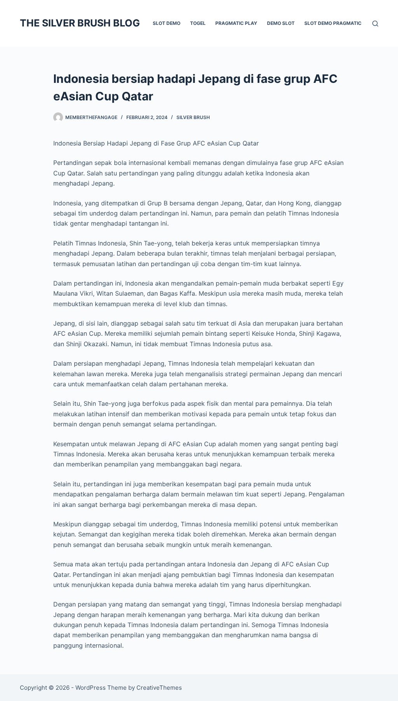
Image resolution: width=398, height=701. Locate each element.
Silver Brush (193, 117)
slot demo (166, 23)
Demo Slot (281, 23)
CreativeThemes (159, 687)
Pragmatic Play (236, 23)
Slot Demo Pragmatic (332, 23)
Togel (198, 23)
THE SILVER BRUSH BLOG (80, 23)
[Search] (375, 23)
